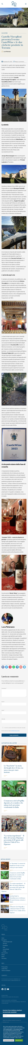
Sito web (3, 718)
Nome (3, 701)
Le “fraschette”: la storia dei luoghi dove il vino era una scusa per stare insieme (13, 769)
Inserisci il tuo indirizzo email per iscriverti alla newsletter (12, 1011)
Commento (4, 688)
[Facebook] (3, 989)
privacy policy (19, 1029)
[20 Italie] (14, 3)
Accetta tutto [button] (19, 1040)
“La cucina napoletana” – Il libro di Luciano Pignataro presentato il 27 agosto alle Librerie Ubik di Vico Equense (14, 840)
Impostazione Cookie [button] (8, 1040)
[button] (3, 667)
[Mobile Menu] (25, 4)
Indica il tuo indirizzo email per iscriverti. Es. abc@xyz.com (12, 1021)
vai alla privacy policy (15, 730)
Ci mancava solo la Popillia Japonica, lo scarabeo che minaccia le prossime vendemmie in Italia (14, 804)
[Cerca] (2, 4)
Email (3, 710)
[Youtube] (8, 989)
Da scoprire (5, 33)
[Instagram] (5, 989)
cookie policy (9, 1029)
